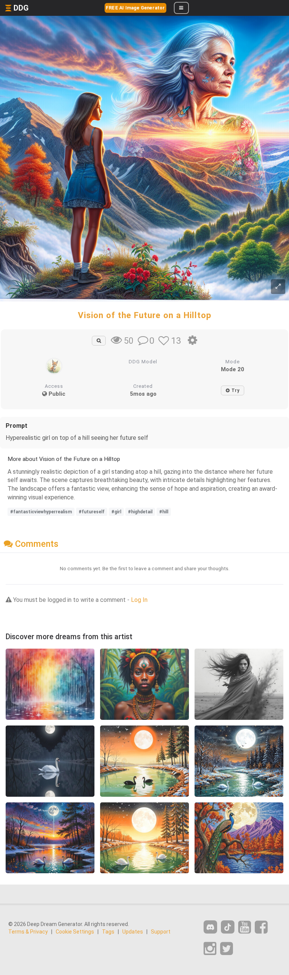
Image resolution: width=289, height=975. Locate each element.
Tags (108, 932)
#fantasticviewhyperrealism (41, 511)
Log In (139, 599)
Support (160, 932)
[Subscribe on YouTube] (244, 927)
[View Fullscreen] (278, 286)
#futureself (92, 511)
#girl (116, 511)
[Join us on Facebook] (261, 927)
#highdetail (140, 511)
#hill (163, 511)
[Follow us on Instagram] (210, 949)
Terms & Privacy (28, 932)
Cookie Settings (75, 932)
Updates (132, 932)
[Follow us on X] (226, 949)
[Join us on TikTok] (227, 927)
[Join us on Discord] (210, 927)
